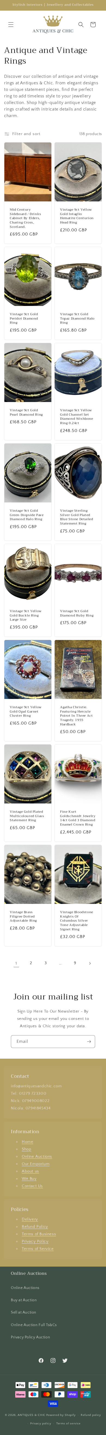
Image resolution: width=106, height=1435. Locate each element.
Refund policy (91, 1415)
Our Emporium (35, 1164)
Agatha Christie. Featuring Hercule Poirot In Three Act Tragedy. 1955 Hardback (76, 716)
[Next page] (90, 963)
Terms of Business (39, 1234)
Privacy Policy (35, 1241)
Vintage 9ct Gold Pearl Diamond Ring (26, 413)
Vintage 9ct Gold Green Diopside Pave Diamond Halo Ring (26, 515)
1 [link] (16, 963)
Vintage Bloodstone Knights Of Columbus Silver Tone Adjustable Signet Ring (76, 920)
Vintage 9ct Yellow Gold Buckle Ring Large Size (26, 615)
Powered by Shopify (61, 1415)
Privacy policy (40, 1423)
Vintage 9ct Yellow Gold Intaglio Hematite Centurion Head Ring (77, 216)
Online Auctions (37, 1156)
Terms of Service (38, 1248)
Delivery (30, 1219)
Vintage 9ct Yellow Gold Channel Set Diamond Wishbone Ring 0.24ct (76, 417)
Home (27, 1141)
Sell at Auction (23, 1312)
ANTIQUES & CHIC (31, 1415)
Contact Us (32, 1186)
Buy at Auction (24, 1300)
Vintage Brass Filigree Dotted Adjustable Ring (23, 916)
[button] (11, 25)
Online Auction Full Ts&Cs (34, 1325)
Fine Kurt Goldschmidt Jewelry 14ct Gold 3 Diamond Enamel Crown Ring (77, 818)
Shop (26, 1149)
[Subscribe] (89, 1041)
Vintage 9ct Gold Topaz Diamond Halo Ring (77, 318)
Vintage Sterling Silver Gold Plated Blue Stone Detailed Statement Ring (76, 517)
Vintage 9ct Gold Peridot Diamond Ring (24, 318)
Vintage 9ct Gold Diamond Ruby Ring (76, 613)
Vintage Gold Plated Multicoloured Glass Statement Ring (27, 816)
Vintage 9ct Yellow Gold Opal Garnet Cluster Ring (26, 711)
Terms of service (68, 1423)
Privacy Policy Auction (30, 1337)
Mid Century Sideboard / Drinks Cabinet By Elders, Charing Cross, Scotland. (25, 218)
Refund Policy (35, 1226)
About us (30, 1171)
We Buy (29, 1178)
